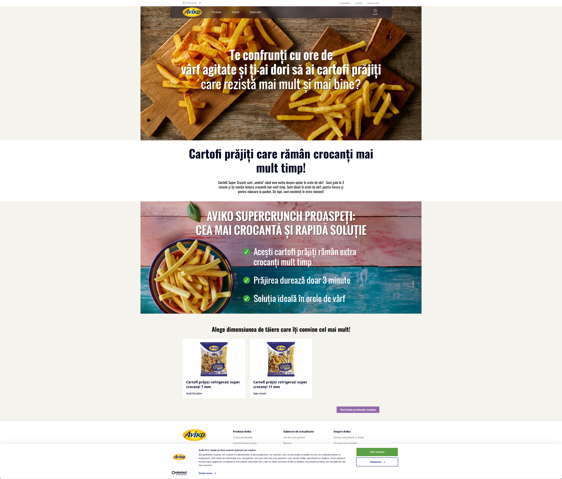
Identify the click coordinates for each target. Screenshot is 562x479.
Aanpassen (375, 462)
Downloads (345, 3)
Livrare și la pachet (294, 437)
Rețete (287, 443)
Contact (358, 3)
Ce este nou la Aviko (345, 443)
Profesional (191, 2)
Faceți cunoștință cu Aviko (349, 437)
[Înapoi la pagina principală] (192, 12)
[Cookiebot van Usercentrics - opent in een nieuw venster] (179, 473)
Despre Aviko (373, 3)
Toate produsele (242, 437)
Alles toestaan (377, 452)
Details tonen (205, 473)
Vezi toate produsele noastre (358, 410)
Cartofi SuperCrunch (245, 443)
